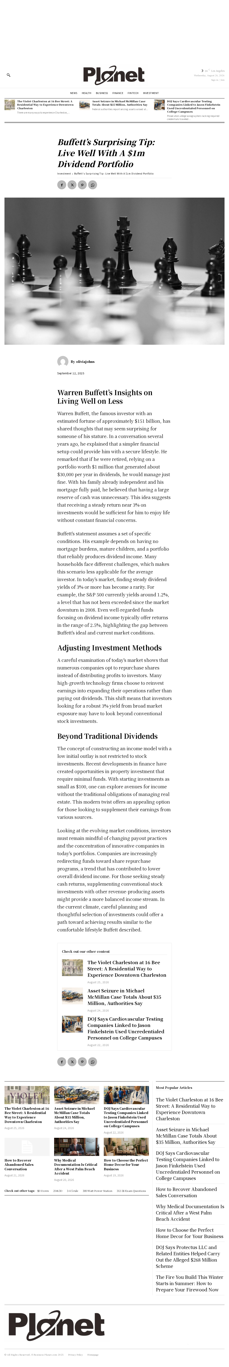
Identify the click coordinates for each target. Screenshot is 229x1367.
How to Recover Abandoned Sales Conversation (19, 1164)
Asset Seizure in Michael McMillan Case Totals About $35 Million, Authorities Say (120, 102)
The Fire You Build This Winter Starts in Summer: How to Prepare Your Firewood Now (189, 1283)
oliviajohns (85, 361)
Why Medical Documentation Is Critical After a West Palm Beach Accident (75, 1167)
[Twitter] (72, 184)
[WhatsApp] (92, 184)
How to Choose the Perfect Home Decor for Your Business (126, 1164)
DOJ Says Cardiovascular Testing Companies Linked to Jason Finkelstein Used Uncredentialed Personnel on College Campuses (193, 106)
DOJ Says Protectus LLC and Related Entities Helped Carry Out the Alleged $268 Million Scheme (188, 1256)
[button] (8, 75)
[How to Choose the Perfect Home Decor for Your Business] (126, 1147)
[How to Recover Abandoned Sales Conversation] (27, 1147)
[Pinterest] (82, 184)
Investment (64, 173)
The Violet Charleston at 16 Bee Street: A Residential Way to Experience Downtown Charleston (45, 104)
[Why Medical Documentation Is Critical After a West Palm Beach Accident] (76, 1147)
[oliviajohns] (64, 361)
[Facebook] (61, 184)
